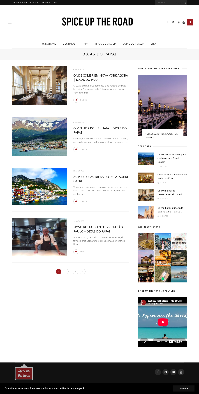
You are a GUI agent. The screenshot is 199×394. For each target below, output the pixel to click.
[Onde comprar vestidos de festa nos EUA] (146, 177)
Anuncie (46, 2)
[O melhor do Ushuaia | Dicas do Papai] (39, 136)
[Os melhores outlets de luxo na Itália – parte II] (146, 212)
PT (61, 2)
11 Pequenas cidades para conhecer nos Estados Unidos (171, 158)
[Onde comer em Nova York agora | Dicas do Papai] (39, 85)
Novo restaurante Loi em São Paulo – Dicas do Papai (98, 229)
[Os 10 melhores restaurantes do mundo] (146, 194)
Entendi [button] (184, 388)
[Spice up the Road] (24, 371)
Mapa (85, 43)
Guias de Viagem (133, 43)
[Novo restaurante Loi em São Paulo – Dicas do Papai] (39, 236)
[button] (87, 388)
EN (55, 2)
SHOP (154, 43)
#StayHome (49, 43)
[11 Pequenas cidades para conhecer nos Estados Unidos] (146, 158)
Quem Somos (20, 2)
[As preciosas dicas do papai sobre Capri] (39, 186)
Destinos (69, 43)
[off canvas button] (10, 22)
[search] (190, 22)
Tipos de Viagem (105, 43)
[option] (162, 108)
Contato (34, 2)
